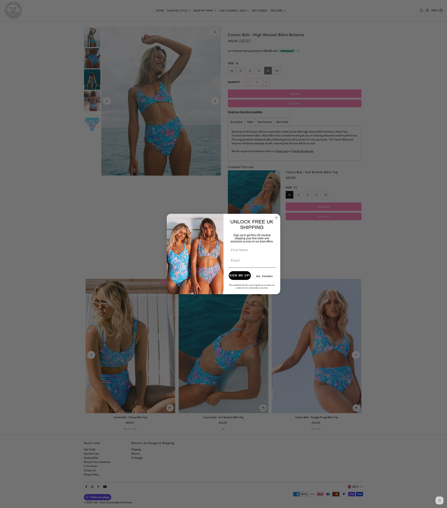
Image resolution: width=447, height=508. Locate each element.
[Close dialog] (276, 218)
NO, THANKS (264, 276)
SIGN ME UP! (239, 275)
